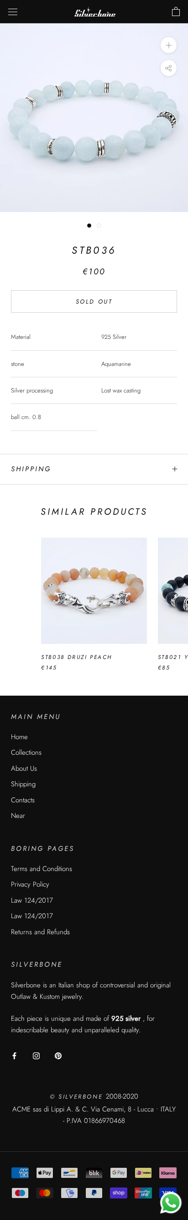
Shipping (31, 469)
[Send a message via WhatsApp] (170, 1202)
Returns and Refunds (40, 932)
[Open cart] (176, 11)
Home (19, 737)
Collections (26, 752)
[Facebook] (14, 1055)
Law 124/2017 (32, 900)
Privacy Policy (30, 884)
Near (18, 816)
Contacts (23, 800)
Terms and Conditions (41, 869)
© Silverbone (78, 1096)
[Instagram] (36, 1055)
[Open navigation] (12, 12)
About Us (24, 768)
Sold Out (94, 301)
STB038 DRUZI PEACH (76, 657)
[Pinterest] (58, 1055)
